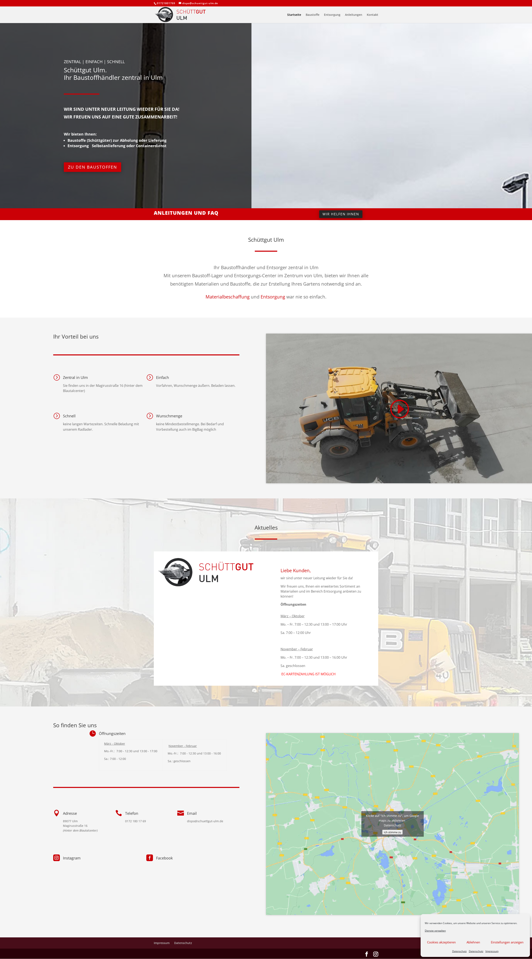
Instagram (72, 857)
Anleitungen (353, 15)
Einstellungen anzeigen (507, 942)
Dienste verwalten (435, 930)
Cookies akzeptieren (441, 942)
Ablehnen (473, 942)
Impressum (492, 951)
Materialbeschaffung (228, 296)
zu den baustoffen (92, 167)
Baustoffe (312, 15)
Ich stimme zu (392, 832)
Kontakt (372, 15)
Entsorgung (332, 15)
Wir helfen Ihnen (341, 214)
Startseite (294, 15)
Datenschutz (459, 951)
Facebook (164, 857)
